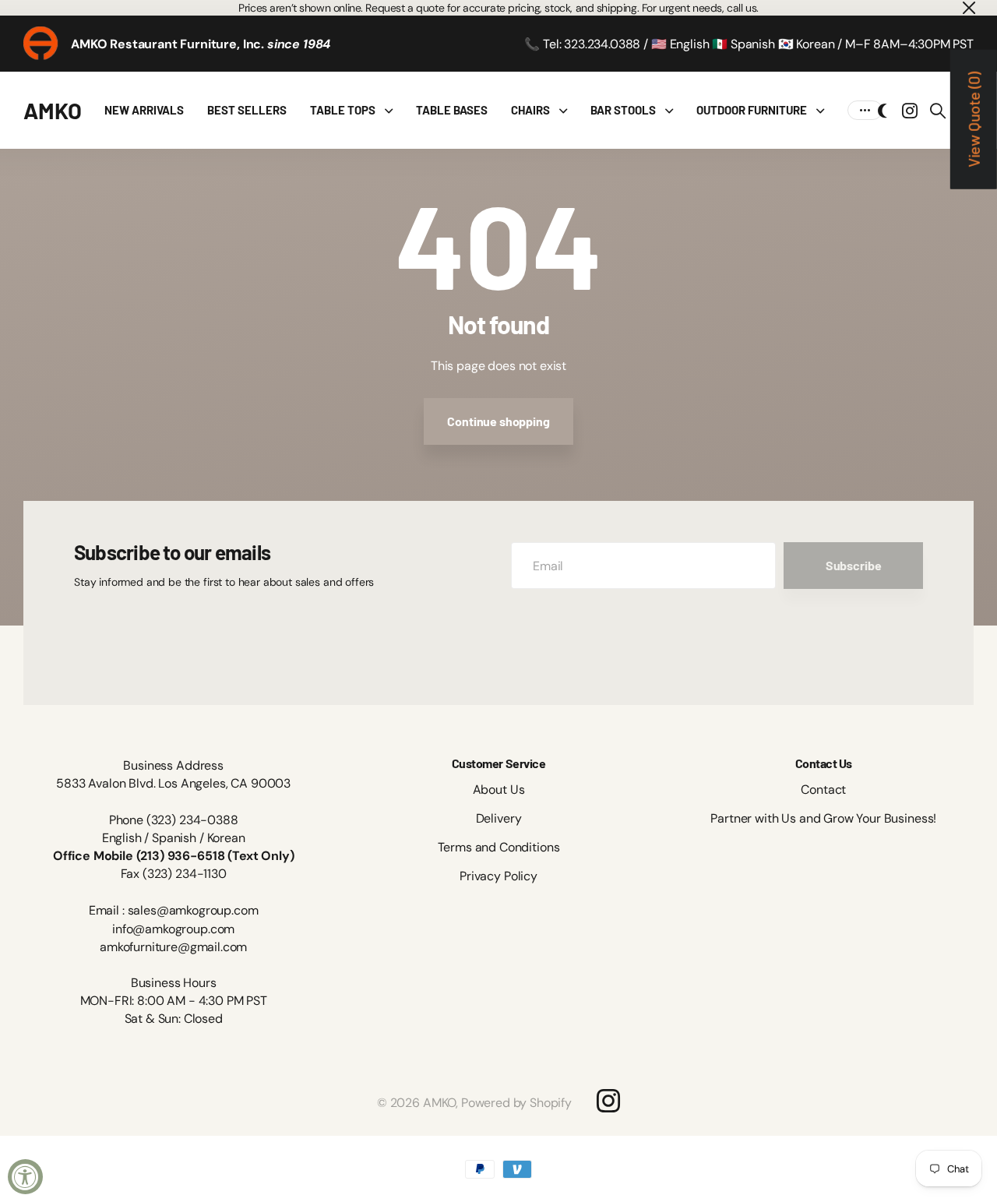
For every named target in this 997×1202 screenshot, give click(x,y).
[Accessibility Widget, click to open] (25, 1176)
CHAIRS (530, 110)
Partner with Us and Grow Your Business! (823, 818)
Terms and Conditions (499, 847)
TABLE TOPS (342, 110)
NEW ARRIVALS (144, 110)
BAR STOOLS (623, 110)
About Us (499, 789)
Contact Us (823, 763)
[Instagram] (608, 1100)
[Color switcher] (882, 110)
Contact (823, 789)
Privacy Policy (498, 876)
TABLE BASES (452, 110)
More (865, 110)
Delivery (499, 818)
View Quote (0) (973, 119)
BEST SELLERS (247, 110)
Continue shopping (498, 421)
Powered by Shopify (516, 1102)
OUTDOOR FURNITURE (751, 110)
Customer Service (498, 763)
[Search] (938, 110)
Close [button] (968, 8)
